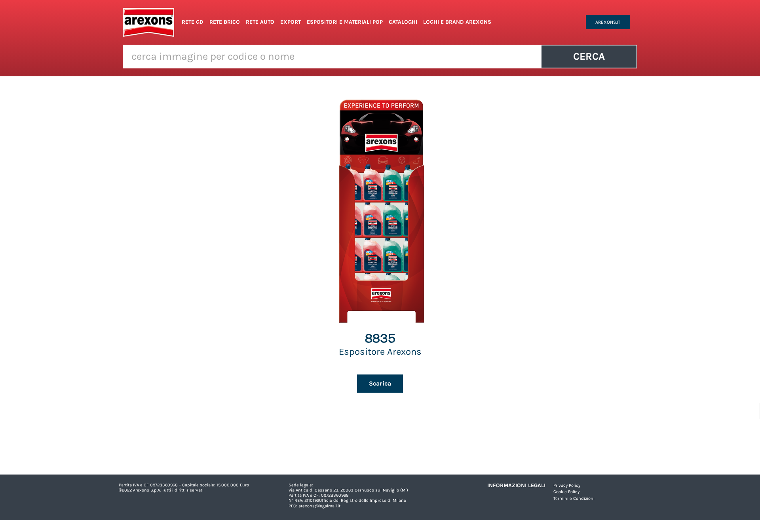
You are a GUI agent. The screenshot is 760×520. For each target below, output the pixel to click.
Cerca (589, 56)
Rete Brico (224, 22)
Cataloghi (403, 22)
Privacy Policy (566, 485)
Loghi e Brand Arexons (457, 22)
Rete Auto (260, 22)
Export (290, 22)
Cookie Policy (566, 491)
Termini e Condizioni (574, 498)
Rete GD (192, 22)
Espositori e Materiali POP (345, 22)
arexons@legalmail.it (319, 506)
